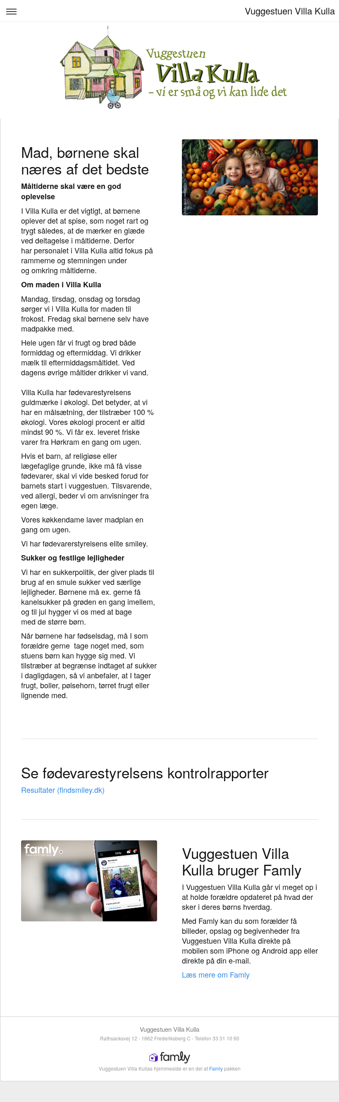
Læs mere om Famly (216, 974)
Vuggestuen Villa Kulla (290, 10)
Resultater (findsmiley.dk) (63, 789)
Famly (216, 1068)
